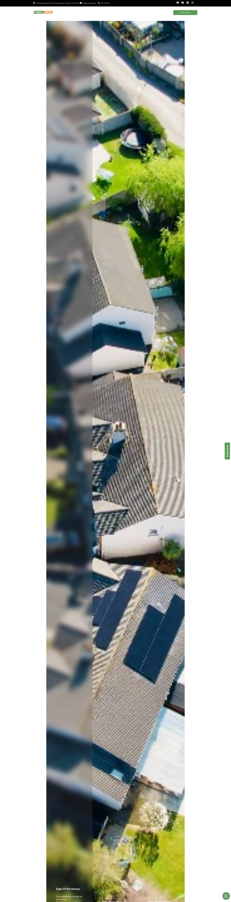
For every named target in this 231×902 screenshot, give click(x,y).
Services (93, 12)
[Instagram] (192, 2)
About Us (64, 12)
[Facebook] (177, 2)
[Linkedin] (187, 2)
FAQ (118, 12)
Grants (103, 12)
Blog (111, 12)
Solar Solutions (78, 12)
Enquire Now (227, 451)
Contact (136, 12)
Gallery (126, 12)
